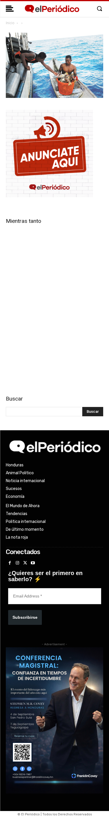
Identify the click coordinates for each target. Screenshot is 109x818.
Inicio (10, 22)
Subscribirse (24, 617)
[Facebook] (10, 563)
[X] (25, 563)
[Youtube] (33, 563)
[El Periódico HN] (52, 9)
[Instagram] (18, 563)
